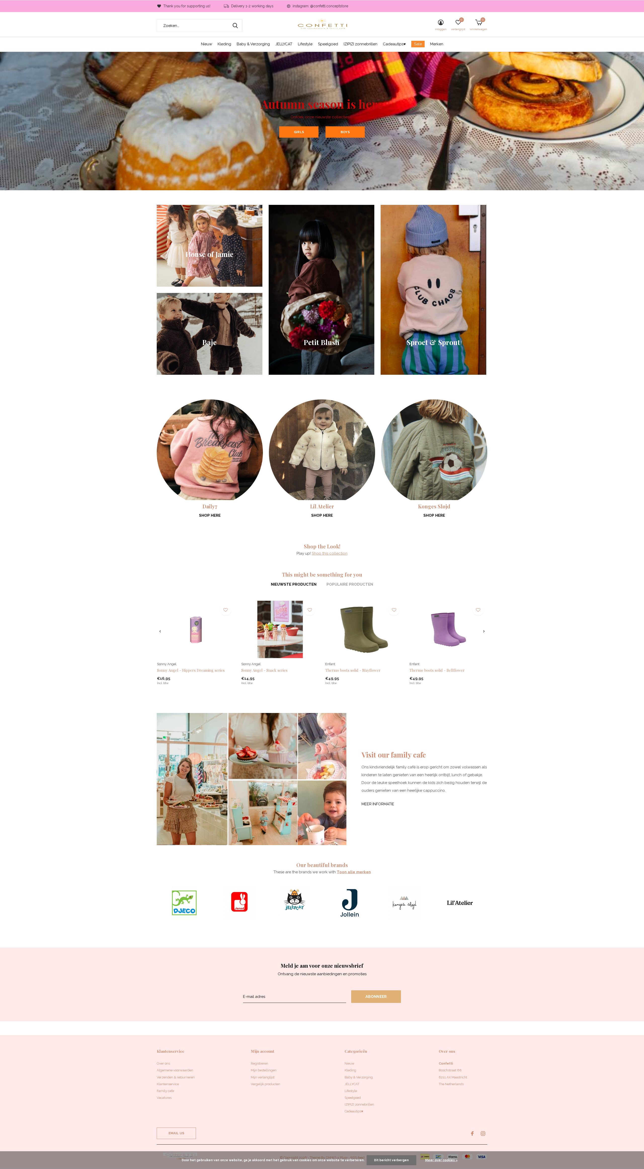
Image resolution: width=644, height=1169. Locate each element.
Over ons (163, 1063)
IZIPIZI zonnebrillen (360, 44)
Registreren (259, 1063)
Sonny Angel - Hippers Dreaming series (191, 670)
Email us (176, 1133)
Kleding (224, 44)
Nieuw (206, 44)
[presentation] (160, 631)
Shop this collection (329, 553)
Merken (436, 44)
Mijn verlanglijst (262, 1077)
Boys (345, 132)
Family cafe (165, 1091)
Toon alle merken (354, 872)
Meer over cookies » (441, 1160)
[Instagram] (483, 1133)
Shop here (210, 515)
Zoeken (235, 25)
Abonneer (376, 996)
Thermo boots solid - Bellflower (437, 670)
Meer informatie (377, 804)
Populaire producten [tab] (350, 584)
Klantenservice (168, 1084)
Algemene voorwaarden (175, 1070)
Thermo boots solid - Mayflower (353, 670)
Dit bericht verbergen (391, 1160)
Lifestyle (305, 44)
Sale (418, 44)
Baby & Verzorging (253, 44)
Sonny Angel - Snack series (264, 670)
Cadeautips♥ (394, 44)
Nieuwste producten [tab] (293, 584)
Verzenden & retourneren (176, 1077)
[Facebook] (472, 1133)
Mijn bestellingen (263, 1070)
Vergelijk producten (265, 1084)
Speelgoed (328, 44)
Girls (299, 132)
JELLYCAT (283, 44)
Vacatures (164, 1098)
